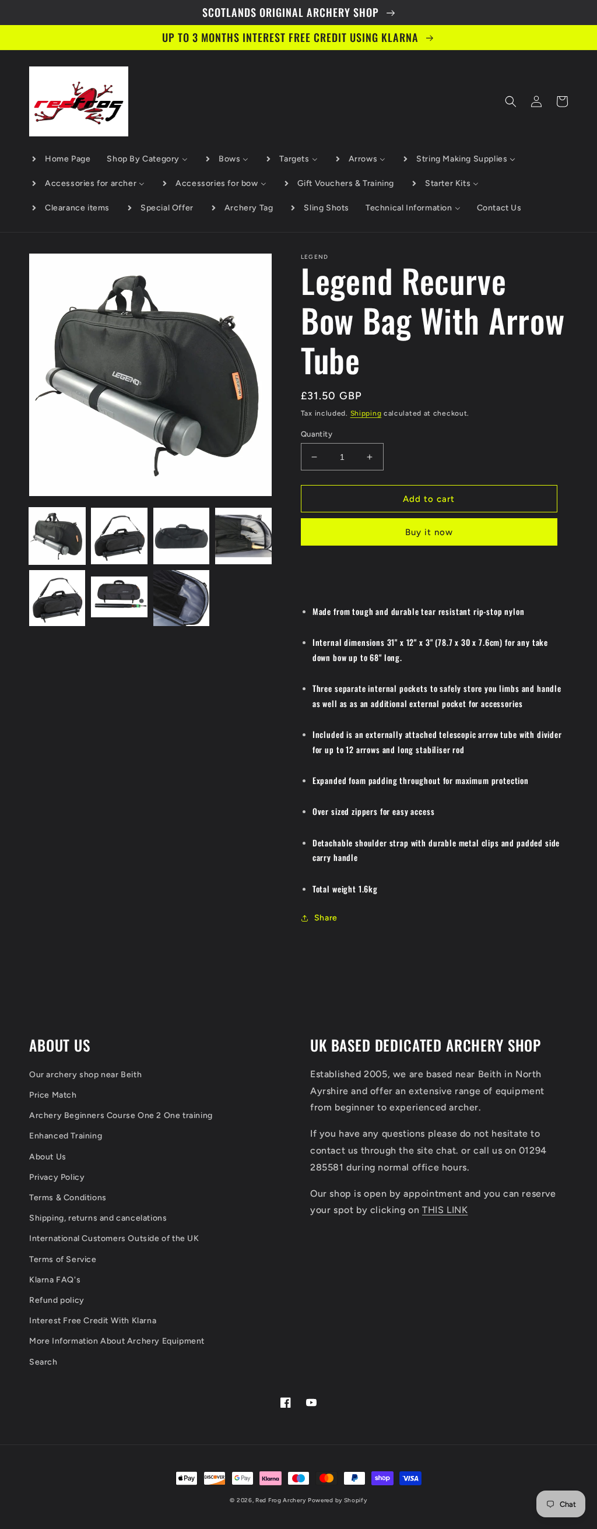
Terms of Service (63, 1259)
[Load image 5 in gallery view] (57, 598)
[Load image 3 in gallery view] (181, 536)
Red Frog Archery (280, 1500)
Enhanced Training (65, 1136)
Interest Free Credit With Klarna (92, 1321)
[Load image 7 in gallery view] (181, 598)
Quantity (316, 434)
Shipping (366, 413)
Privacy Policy (57, 1177)
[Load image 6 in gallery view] (119, 598)
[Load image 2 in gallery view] (119, 536)
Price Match (53, 1095)
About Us (47, 1157)
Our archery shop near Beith (85, 1075)
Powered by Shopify (337, 1500)
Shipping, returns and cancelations (98, 1218)
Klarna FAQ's (54, 1280)
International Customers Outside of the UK (114, 1238)
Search (43, 1362)
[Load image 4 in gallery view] (243, 536)
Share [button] (326, 918)
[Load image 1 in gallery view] (57, 536)
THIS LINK (445, 1209)
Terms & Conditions (68, 1198)
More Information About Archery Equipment (117, 1341)
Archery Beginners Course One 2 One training (121, 1115)
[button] (511, 101)
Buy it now (429, 532)
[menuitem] (60, 159)
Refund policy (57, 1300)
